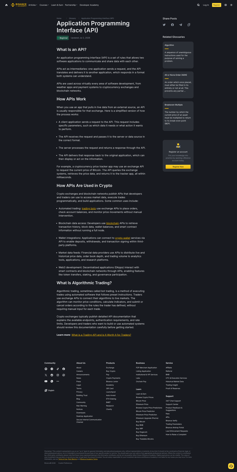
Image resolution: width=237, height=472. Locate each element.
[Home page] (19, 5)
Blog (78, 399)
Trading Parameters (174, 424)
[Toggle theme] (231, 4)
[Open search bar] (197, 5)
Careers (79, 371)
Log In (206, 5)
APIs (167, 417)
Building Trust (81, 395)
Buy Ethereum (141, 435)
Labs (138, 378)
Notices (79, 409)
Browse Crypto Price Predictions (149, 408)
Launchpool (111, 392)
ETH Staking (111, 399)
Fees (167, 414)
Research (110, 406)
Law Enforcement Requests (177, 431)
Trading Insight (172, 385)
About (78, 368)
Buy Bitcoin (140, 422)
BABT (108, 402)
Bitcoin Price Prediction (145, 411)
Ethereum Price (142, 404)
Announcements (82, 374)
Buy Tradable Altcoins (145, 439)
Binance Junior (112, 381)
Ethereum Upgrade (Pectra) (147, 418)
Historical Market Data (175, 381)
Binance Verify (171, 421)
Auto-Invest (111, 395)
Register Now (178, 167)
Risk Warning (81, 406)
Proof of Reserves (173, 388)
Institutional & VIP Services (147, 374)
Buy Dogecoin (141, 432)
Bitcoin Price (141, 401)
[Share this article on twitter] (164, 24)
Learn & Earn (141, 394)
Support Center (172, 404)
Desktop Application (84, 416)
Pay (107, 374)
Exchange (110, 368)
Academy (110, 385)
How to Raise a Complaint (176, 434)
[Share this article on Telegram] (180, 24)
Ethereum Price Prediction (146, 415)
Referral (169, 371)
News (78, 378)
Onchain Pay (141, 381)
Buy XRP (139, 428)
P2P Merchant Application (146, 368)
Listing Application (143, 371)
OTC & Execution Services (176, 378)
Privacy (79, 392)
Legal (78, 385)
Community (81, 402)
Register (216, 5)
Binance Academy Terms (89, 459)
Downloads (80, 413)
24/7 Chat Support (173, 401)
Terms (78, 388)
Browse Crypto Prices (144, 397)
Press (78, 381)
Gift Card (109, 388)
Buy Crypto (110, 371)
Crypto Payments (113, 378)
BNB (167, 374)
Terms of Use (62, 459)
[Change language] (226, 5)
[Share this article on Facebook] (172, 24)
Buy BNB (139, 425)
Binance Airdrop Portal (175, 427)
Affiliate (169, 368)
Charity (109, 409)
